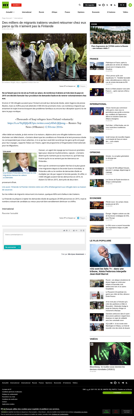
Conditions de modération (9, 399)
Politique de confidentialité (10, 394)
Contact (4, 401)
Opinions (81, 12)
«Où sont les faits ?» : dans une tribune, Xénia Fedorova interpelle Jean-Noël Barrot (108, 271)
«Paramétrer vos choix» (80, 412)
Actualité (9, 12)
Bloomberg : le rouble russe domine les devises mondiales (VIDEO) (107, 368)
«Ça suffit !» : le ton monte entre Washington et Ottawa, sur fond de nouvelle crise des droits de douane (118, 326)
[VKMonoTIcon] (99, 5)
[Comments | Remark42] (44, 243)
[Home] (5, 5)
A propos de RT (6, 389)
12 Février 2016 (53, 127)
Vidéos (125, 12)
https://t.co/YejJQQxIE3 (20, 123)
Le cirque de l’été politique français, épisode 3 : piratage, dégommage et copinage (118, 170)
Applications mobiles (8, 404)
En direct (16, 5)
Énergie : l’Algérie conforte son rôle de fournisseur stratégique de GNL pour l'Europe (117, 216)
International (26, 12)
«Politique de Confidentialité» (60, 414)
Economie (95, 12)
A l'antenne (111, 12)
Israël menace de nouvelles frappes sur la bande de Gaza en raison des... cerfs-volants (118, 139)
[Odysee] (103, 5)
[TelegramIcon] (111, 5)
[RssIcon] (114, 5)
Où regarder (89, 5)
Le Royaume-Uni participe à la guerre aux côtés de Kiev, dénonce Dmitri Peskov (117, 294)
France (67, 12)
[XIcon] (107, 5)
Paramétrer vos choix (8, 397)
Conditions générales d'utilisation (12, 392)
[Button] (130, 5)
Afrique (54, 12)
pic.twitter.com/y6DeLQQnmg (49, 123)
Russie (41, 12)
